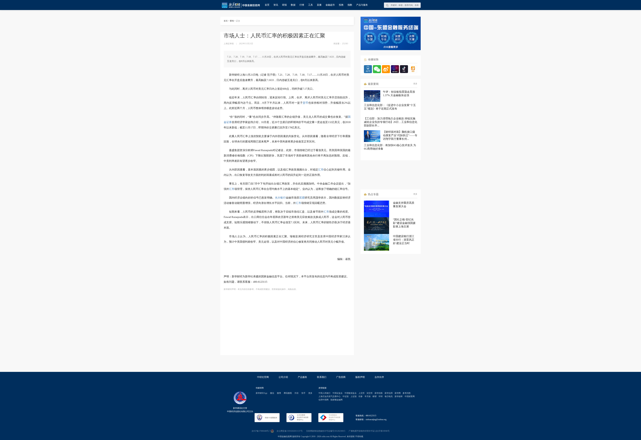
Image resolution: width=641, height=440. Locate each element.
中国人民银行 (324, 393)
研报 (284, 5)
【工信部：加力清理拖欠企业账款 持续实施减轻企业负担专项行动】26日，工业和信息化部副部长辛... (390, 122)
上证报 (354, 396)
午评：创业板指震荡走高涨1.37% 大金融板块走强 (399, 93)
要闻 (232, 21)
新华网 (398, 393)
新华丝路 (379, 393)
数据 (293, 5)
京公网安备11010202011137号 (290, 431)
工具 (310, 5)
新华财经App (261, 393)
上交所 (362, 393)
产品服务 (302, 377)
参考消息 (407, 393)
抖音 (297, 393)
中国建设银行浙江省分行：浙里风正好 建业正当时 (403, 240)
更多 (415, 83)
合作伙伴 (379, 377)
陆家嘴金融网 (337, 400)
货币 (305, 102)
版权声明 (360, 377)
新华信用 (389, 393)
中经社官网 (263, 377)
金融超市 (330, 5)
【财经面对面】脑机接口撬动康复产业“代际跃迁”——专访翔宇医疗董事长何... (400, 135)
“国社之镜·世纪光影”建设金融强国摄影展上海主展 (404, 223)
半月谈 (368, 396)
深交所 (370, 393)
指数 (350, 5)
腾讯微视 (288, 393)
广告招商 (341, 377)
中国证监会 (338, 393)
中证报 (346, 396)
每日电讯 (389, 396)
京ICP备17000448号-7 (261, 431)
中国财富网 (410, 396)
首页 (267, 5)
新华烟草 (399, 396)
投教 (341, 5)
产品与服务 (362, 5)
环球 (381, 396)
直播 (319, 5)
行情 (301, 5)
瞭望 (375, 396)
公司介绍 (283, 377)
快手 (303, 393)
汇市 (321, 169)
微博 (279, 393)
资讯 (275, 5)
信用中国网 (323, 400)
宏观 (302, 197)
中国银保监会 (351, 393)
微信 (272, 393)
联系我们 (321, 377)
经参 (361, 396)
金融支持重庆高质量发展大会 (403, 204)
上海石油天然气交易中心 (329, 396)
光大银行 (280, 197)
